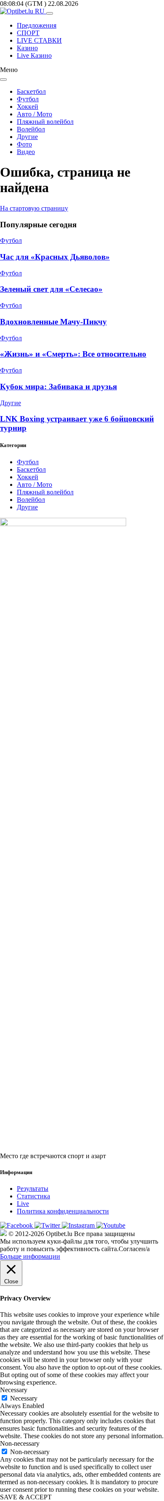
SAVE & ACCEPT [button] (26, 1497)
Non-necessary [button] (20, 1443)
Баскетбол (31, 91)
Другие (27, 136)
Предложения (36, 25)
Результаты (32, 1188)
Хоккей (27, 106)
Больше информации (30, 1256)
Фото (24, 144)
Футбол (28, 99)
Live (23, 1203)
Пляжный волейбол (45, 121)
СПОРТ (28, 32)
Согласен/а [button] (134, 1248)
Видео (26, 151)
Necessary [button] (13, 1389)
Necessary (23, 1398)
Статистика (33, 1196)
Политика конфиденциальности (63, 1211)
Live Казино (34, 55)
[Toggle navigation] (49, 13)
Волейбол (31, 129)
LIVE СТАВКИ (39, 40)
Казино (27, 47)
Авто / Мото (34, 114)
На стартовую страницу (34, 208)
